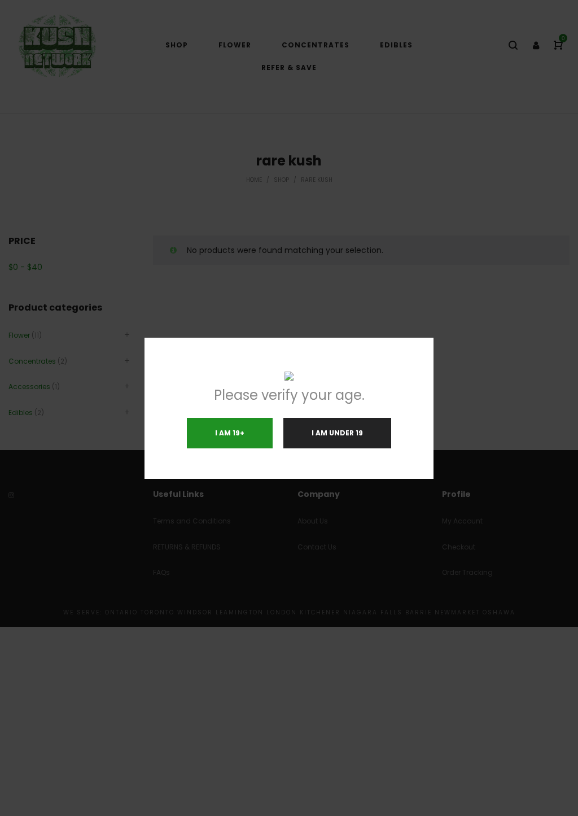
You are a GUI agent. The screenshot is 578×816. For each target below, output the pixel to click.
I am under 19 (337, 433)
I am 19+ (229, 433)
